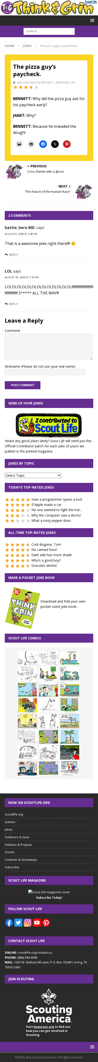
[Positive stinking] (27, 737)
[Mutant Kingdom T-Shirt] (48, 721)
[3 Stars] (26, 87)
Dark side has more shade (51, 555)
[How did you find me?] (69, 705)
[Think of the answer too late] (69, 768)
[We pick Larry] (48, 674)
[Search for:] (49, 31)
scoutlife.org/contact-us (28, 952)
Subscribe (12, 867)
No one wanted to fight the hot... (56, 510)
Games (10, 822)
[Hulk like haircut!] (48, 737)
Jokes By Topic (21, 463)
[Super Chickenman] (69, 752)
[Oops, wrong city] (69, 674)
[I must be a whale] (69, 689)
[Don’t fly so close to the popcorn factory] (48, 689)
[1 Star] (15, 87)
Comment (12, 330)
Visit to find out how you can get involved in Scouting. (48, 1031)
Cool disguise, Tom (46, 544)
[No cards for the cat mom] (27, 768)
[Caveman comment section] (27, 752)
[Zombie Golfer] (27, 689)
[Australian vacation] (48, 658)
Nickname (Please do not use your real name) (40, 366)
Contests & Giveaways (21, 859)
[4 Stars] (31, 87)
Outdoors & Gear (17, 837)
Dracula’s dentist (44, 565)
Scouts (10, 852)
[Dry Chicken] (27, 721)
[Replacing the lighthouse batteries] (48, 705)
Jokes (9, 829)
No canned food (44, 549)
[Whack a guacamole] (27, 705)
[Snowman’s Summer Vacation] (27, 674)
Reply (13, 254)
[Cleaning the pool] (69, 658)
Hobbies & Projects (18, 844)
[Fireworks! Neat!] (48, 768)
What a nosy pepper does (51, 520)
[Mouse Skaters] (48, 752)
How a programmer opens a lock (56, 499)
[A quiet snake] (69, 721)
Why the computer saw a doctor (56, 515)
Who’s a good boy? (46, 560)
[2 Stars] (20, 87)
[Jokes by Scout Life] (49, 12)
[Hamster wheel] (27, 658)
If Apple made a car (46, 504)
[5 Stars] (36, 87)
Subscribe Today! (49, 898)
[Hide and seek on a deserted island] (69, 737)
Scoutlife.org (14, 814)
